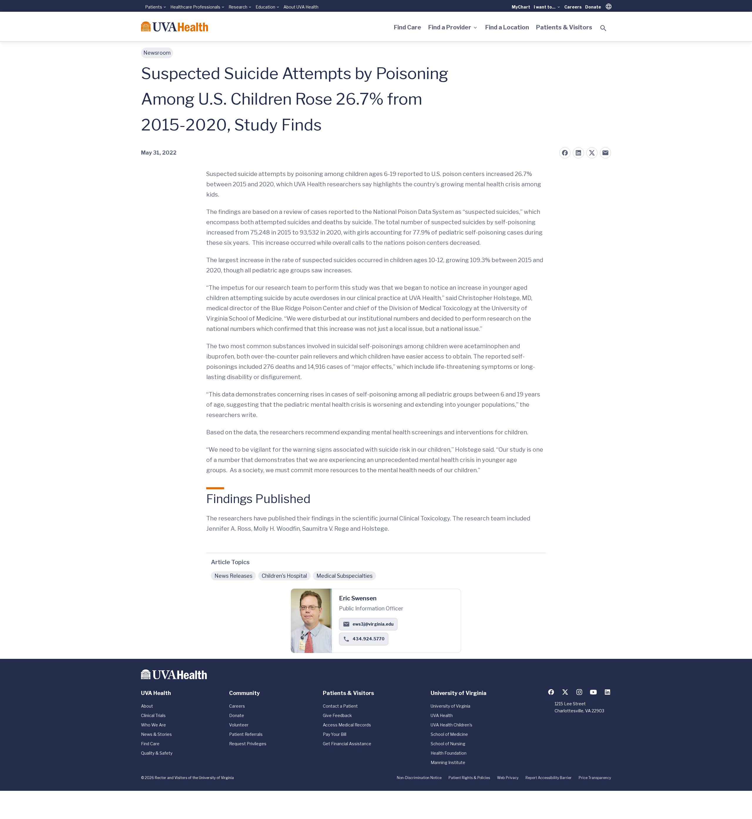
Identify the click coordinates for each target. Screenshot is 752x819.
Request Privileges (247, 743)
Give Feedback (337, 715)
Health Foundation (448, 753)
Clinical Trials (153, 715)
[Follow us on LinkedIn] (607, 692)
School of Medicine (449, 734)
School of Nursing (448, 743)
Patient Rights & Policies (469, 778)
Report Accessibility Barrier (549, 778)
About (147, 706)
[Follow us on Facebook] (551, 692)
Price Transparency (595, 778)
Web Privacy (507, 778)
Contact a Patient (340, 706)
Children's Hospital (284, 576)
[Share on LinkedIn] (578, 152)
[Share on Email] (605, 152)
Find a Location (507, 27)
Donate (593, 6)
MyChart (521, 6)
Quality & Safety (156, 753)
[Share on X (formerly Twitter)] (591, 152)
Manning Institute (448, 762)
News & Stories (156, 734)
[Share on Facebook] (564, 152)
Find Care (407, 27)
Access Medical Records (347, 724)
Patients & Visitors (564, 27)
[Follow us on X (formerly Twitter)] (565, 692)
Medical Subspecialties (344, 576)
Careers (573, 6)
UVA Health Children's (451, 724)
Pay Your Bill (334, 734)
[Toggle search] (603, 28)
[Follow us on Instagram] (579, 692)
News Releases (233, 576)
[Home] (174, 26)
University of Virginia (450, 706)
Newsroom (157, 53)
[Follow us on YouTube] (593, 692)
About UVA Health (300, 6)
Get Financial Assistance (347, 743)
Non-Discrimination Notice (419, 778)
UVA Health (442, 715)
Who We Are (153, 724)
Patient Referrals (246, 734)
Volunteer (239, 724)
